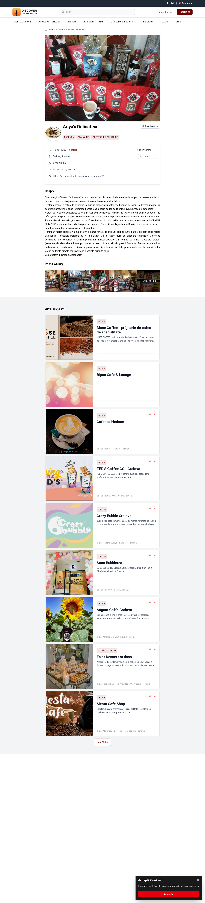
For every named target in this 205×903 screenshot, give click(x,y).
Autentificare (165, 12)
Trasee (72, 21)
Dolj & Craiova (23, 21)
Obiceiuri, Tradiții (93, 21)
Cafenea (69, 137)
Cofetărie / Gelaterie (105, 137)
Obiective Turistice (49, 21)
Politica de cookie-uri (189, 886)
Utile (179, 21)
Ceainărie (83, 137)
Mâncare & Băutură (122, 21)
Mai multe (102, 742)
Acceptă (168, 894)
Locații (61, 29)
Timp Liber (147, 21)
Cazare (164, 21)
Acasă (51, 29)
